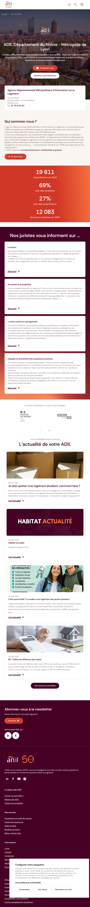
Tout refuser (42, 889)
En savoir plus (17, 156)
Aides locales (10, 826)
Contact (8, 891)
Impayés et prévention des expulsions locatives (30, 358)
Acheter (8, 852)
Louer (7, 848)
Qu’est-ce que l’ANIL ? (14, 796)
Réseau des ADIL (12, 799)
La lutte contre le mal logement (23, 321)
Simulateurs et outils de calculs (18, 818)
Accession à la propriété (19, 284)
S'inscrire (12, 720)
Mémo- (13, 833)
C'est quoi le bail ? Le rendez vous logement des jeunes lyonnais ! (39, 599)
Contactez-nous (47, 68)
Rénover (8, 859)
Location (12, 247)
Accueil (4, 14)
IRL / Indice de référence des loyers (24, 659)
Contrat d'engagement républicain (19, 902)
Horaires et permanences (45, 75)
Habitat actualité (16, 542)
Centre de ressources (14, 822)
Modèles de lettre (12, 829)
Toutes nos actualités (14, 803)
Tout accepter (24, 889)
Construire (9, 856)
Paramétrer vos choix (63, 889)
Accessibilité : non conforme (16, 898)
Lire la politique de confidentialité (28, 882)
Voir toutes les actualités (45, 685)
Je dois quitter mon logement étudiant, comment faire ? (44, 486)
